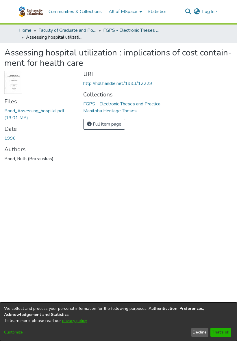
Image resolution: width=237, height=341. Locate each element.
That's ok (220, 332)
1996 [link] (10, 138)
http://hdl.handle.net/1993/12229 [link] (117, 83)
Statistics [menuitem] (157, 11)
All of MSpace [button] (123, 11)
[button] (31, 11)
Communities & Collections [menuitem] (75, 11)
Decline (200, 332)
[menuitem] (125, 11)
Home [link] (25, 30)
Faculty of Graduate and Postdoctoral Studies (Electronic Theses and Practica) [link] (67, 30)
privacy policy (74, 320)
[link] (121, 104)
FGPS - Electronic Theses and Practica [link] (132, 30)
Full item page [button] (106, 124)
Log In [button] (209, 11)
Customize (13, 332)
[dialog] (118, 322)
